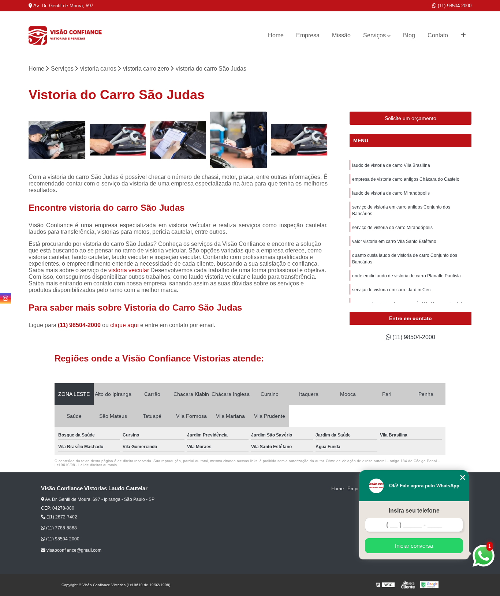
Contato (438, 35)
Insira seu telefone (414, 510)
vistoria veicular (128, 270)
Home (276, 35)
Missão (341, 35)
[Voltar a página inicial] (65, 35)
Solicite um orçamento (410, 118)
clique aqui (124, 325)
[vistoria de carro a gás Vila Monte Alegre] (117, 140)
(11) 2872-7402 (61, 517)
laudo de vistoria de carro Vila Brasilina (391, 165)
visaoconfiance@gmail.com (73, 550)
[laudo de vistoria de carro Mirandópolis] (298, 140)
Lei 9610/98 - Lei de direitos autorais (86, 465)
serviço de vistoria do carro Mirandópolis (392, 227)
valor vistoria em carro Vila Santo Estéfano (394, 241)
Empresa (308, 35)
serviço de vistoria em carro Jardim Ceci (392, 289)
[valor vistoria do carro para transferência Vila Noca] (178, 140)
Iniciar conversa (414, 546)
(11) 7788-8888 (61, 528)
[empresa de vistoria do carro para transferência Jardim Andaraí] (57, 140)
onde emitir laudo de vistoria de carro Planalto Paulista (406, 275)
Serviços (374, 35)
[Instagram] (5, 298)
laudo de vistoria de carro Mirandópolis (391, 193)
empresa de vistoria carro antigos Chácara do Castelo (405, 179)
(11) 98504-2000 (453, 5)
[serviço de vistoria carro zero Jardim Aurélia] (238, 140)
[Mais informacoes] (463, 35)
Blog (409, 35)
